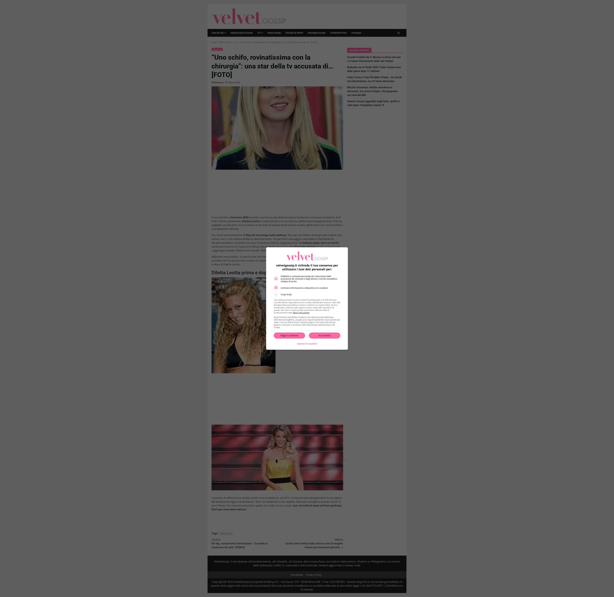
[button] (307, 294)
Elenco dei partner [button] (301, 312)
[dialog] (307, 298)
